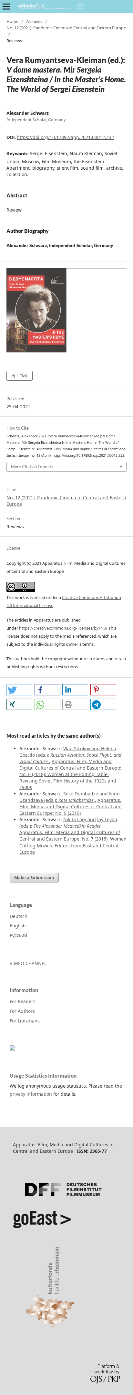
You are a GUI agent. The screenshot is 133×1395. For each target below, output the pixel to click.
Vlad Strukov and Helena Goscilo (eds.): (70, 754)
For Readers (23, 1001)
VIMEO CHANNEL (28, 963)
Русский (18, 935)
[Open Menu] (6, 6)
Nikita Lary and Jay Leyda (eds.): (68, 822)
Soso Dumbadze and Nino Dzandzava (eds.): (69, 797)
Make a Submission (34, 878)
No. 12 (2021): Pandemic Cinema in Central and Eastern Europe (66, 28)
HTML (21, 376)
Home (12, 21)
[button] (19, 689)
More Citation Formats (32, 466)
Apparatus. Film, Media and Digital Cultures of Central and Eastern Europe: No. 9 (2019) (70, 806)
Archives (34, 21)
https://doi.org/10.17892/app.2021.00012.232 (65, 137)
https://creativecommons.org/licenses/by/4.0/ (63, 628)
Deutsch (18, 916)
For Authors (22, 1011)
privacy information (31, 1094)
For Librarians (25, 1021)
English (18, 925)
